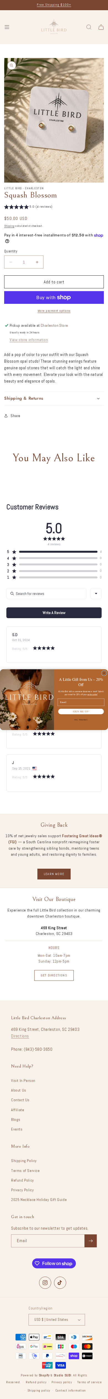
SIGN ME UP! (81, 711)
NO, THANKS (81, 720)
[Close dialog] (104, 673)
